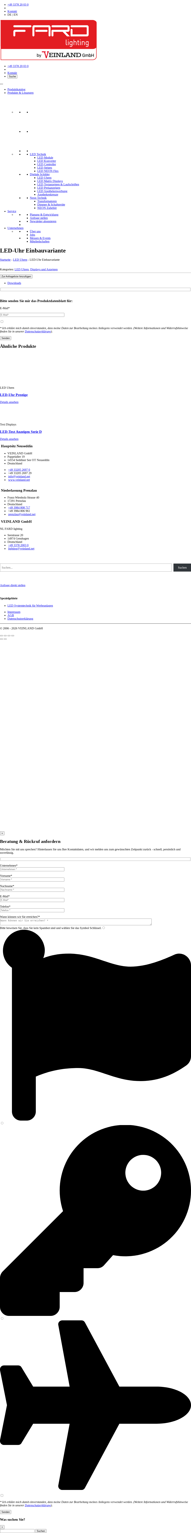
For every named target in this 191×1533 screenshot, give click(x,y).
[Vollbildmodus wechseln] (5, 635)
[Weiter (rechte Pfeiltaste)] (5, 639)
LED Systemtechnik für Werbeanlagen (30, 605)
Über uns (35, 231)
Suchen (182, 567)
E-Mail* (5, 308)
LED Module (45, 157)
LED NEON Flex (48, 171)
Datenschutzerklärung (38, 331)
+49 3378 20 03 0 (18, 4)
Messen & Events (40, 238)
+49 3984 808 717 (19, 507)
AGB (10, 615)
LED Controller (46, 164)
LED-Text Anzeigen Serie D (21, 432)
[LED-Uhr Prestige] (28, 384)
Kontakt (12, 11)
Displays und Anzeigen (44, 269)
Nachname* (7, 886)
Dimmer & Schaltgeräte (51, 204)
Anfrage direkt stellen (12, 585)
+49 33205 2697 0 (19, 469)
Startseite (5, 259)
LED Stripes (44, 167)
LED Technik (38, 154)
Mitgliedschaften (39, 241)
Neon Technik (38, 197)
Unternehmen (15, 228)
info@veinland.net (19, 476)
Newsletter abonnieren (43, 221)
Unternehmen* (9, 865)
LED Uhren (44, 177)
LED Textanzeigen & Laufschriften (58, 184)
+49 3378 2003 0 (18, 545)
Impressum (13, 611)
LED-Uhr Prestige (14, 395)
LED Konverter (46, 161)
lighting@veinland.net (21, 548)
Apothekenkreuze (47, 194)
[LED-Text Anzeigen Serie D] (28, 421)
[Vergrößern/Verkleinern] (1, 635)
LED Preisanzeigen (48, 187)
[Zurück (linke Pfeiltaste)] (1, 639)
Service (11, 211)
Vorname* (6, 875)
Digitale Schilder (40, 174)
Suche (12, 76)
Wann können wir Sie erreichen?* (20, 916)
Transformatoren (47, 201)
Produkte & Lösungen (20, 92)
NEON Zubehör (47, 207)
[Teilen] (8, 635)
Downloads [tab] (14, 283)
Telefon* (5, 906)
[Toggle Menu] (1, 84)
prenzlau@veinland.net (21, 514)
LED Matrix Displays (50, 181)
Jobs (32, 234)
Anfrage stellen (39, 218)
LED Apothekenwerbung (52, 191)
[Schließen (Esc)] (12, 635)
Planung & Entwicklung (44, 214)
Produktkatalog (16, 89)
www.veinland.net (19, 479)
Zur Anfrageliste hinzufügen (16, 276)
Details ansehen (9, 402)
